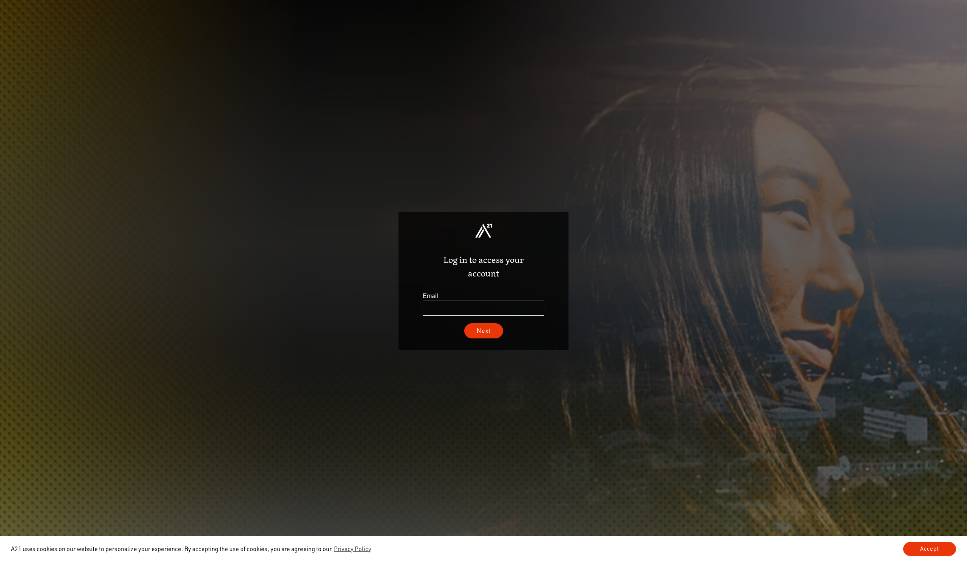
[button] (352, 548)
